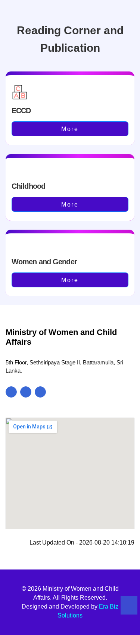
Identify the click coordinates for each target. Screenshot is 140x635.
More (70, 129)
